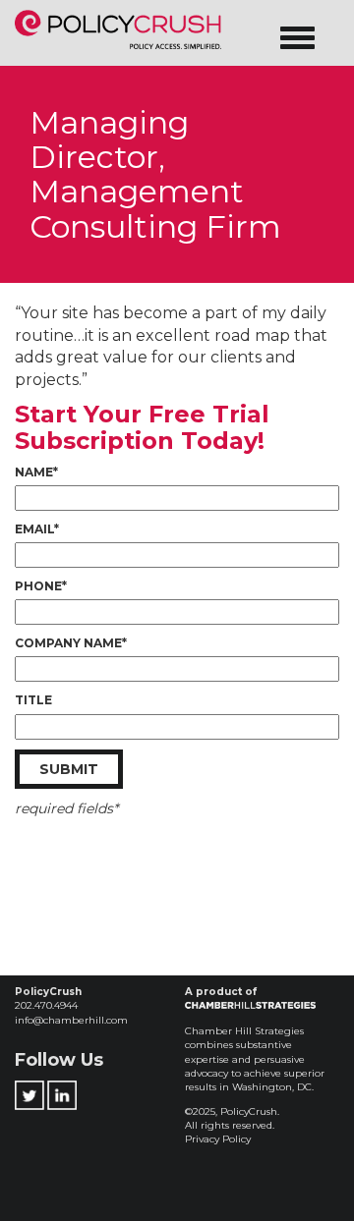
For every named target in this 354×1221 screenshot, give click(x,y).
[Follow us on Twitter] (29, 1089)
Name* (36, 472)
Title (33, 700)
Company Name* (71, 643)
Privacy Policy (218, 1139)
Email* (37, 529)
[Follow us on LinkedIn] (62, 1089)
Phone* (41, 586)
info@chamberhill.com (71, 1020)
